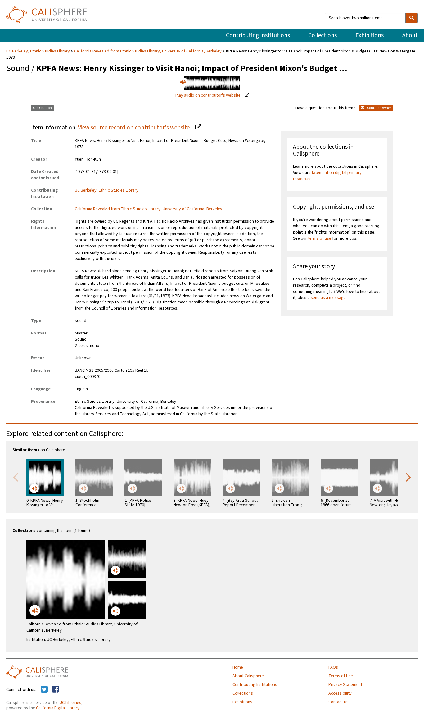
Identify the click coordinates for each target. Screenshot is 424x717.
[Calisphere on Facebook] (55, 690)
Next (408, 476)
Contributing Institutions (258, 35)
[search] (411, 18)
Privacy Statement (345, 685)
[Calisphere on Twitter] (44, 690)
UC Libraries (70, 703)
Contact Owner (378, 108)
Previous (15, 476)
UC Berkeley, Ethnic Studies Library (38, 51)
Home (237, 667)
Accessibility (340, 693)
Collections (322, 35)
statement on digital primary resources (327, 176)
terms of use (319, 238)
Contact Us (338, 702)
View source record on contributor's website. (135, 127)
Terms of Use (340, 676)
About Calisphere (248, 676)
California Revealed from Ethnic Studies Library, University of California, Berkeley (148, 51)
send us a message (328, 298)
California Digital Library (57, 708)
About (410, 35)
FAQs (333, 667)
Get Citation (42, 108)
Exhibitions (369, 35)
